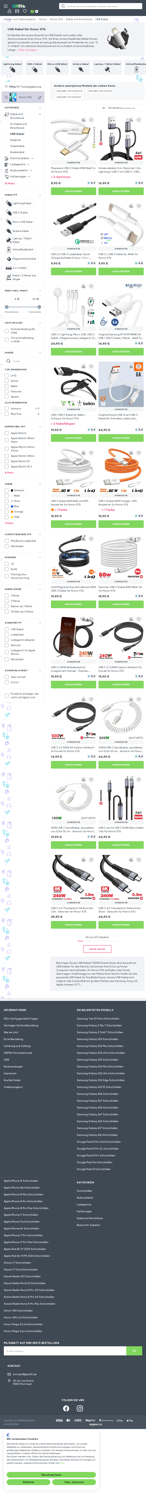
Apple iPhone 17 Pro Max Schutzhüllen (26, 1242)
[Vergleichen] (84, 120)
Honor (43, 19)
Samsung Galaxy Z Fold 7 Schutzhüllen (100, 1032)
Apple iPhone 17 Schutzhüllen (21, 1214)
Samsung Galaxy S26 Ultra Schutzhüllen (101, 1052)
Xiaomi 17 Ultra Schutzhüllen (21, 1269)
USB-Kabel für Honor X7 (68, 97)
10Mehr (10, 183)
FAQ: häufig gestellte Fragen (21, 1018)
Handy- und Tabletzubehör (20, 19)
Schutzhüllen (84, 1190)
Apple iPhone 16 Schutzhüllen (21, 1180)
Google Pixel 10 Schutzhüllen (94, 1169)
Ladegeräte (84, 1204)
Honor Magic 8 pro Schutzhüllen (23, 1331)
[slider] (7, 307)
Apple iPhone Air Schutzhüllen (21, 1228)
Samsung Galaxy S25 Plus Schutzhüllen (100, 1066)
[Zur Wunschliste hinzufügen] (91, 120)
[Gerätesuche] (39, 97)
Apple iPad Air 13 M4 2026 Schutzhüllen (27, 1255)
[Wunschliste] (25, 11)
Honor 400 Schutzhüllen (18, 1310)
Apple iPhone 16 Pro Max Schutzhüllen (26, 1208)
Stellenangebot (13, 1087)
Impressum (10, 1073)
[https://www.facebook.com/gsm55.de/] (66, 1408)
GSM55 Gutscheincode (18, 1052)
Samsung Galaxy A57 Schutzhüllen (97, 1100)
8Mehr (9, 472)
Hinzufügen (73, 191)
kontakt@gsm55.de (24, 1374)
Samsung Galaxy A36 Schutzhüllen (97, 1107)
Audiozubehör (85, 1197)
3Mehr (9, 523)
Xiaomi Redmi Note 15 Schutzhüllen (25, 1283)
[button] (73, 176)
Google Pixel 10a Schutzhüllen (94, 1162)
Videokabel (17, 146)
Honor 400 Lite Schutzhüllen (21, 1317)
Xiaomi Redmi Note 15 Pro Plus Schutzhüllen (29, 1303)
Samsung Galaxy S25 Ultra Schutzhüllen (101, 1073)
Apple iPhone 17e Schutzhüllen (22, 1221)
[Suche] (63, 6)
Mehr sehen (97, 949)
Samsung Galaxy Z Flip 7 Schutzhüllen (99, 1025)
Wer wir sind (11, 1032)
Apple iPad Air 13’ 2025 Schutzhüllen (25, 1248)
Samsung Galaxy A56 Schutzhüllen (97, 1093)
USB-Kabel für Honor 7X (100, 91)
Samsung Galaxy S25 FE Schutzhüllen (99, 1087)
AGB (6, 1059)
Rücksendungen (13, 1066)
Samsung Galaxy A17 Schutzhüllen (97, 1128)
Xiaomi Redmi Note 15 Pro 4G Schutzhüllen (29, 1290)
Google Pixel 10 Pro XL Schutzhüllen (98, 1148)
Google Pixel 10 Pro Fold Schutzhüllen (99, 1141)
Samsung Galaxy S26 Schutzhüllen (97, 1039)
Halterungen (84, 1211)
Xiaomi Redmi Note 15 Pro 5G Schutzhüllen (29, 1296)
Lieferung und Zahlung (17, 1045)
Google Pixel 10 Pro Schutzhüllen (96, 1155)
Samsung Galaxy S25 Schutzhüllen (97, 1059)
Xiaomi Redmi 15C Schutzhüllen (22, 1276)
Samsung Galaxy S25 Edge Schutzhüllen (101, 1080)
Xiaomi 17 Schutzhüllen (17, 1262)
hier (62, 1462)
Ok (134, 1351)
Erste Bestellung (13, 1039)
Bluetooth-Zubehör (88, 1225)
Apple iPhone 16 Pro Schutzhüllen (23, 1201)
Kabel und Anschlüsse (79, 19)
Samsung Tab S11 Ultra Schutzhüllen (98, 1018)
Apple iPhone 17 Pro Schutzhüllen (23, 1235)
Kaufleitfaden (12, 1080)
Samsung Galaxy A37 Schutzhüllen (97, 1114)
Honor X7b (56, 19)
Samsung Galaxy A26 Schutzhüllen (97, 1121)
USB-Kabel (101, 19)
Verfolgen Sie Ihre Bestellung (21, 1025)
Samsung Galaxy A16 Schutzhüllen (97, 1134)
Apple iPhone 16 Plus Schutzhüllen (23, 1194)
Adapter (15, 140)
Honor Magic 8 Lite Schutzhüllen (23, 1324)
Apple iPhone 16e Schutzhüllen (22, 1187)
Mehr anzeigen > (28, 49)
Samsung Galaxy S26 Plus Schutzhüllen (100, 1045)
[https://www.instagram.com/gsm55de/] (80, 1408)
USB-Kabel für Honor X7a (69, 91)
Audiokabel (17, 152)
